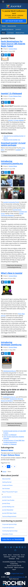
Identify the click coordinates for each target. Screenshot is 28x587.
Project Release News (15, 96)
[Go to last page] (14, 466)
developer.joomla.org (9, 371)
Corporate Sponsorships (9, 524)
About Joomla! (12, 26)
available (18, 150)
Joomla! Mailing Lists (8, 507)
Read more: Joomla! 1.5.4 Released (14, 155)
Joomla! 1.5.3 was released (16, 120)
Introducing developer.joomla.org (11, 343)
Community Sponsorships (10, 531)
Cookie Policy (14, 564)
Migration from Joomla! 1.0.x (11, 140)
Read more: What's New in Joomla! (14, 336)
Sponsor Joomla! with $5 (14, 565)
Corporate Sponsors (8, 527)
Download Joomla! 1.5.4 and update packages (13, 144)
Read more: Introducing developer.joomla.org (14, 424)
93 (8, 466)
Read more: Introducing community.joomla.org (14, 266)
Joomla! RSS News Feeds (9, 513)
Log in (14, 569)
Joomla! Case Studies (8, 500)
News (3, 33)
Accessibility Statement (9, 562)
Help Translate (9, 567)
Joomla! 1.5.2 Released (9, 444)
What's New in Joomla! (11, 273)
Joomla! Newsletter (7, 510)
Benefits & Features (7, 29)
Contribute (10, 33)
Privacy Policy (21, 562)
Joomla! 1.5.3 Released (9, 435)
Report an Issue (18, 567)
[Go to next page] (11, 466)
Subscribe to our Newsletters (12, 539)
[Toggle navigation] (3, 1)
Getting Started (6, 482)
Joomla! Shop (6, 503)
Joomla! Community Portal (11, 202)
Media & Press (20, 33)
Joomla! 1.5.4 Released (11, 93)
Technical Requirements (9, 516)
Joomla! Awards (6, 497)
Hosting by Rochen (14, 586)
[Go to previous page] (5, 466)
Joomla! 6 (18, 29)
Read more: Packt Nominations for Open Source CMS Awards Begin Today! (14, 86)
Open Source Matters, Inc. (17, 577)
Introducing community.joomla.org (12, 162)
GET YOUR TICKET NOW (14, 21)
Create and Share (7, 485)
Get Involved (6, 488)
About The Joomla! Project (10, 492)
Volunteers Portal (7, 534)
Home (4, 26)
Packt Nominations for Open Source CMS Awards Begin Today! (13, 43)
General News (13, 49)
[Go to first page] (2, 466)
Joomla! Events (17, 210)
